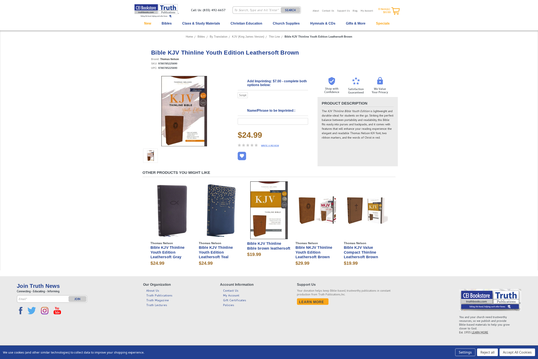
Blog (355, 10)
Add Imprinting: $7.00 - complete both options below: (277, 83)
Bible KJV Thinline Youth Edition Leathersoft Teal (216, 252)
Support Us (343, 10)
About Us (153, 290)
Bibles (201, 36)
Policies (229, 305)
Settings (465, 352)
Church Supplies (286, 23)
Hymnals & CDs (322, 23)
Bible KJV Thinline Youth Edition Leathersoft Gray (167, 252)
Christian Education (246, 23)
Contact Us (328, 10)
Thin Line (274, 36)
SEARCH (290, 10)
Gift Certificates (235, 300)
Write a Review (270, 145)
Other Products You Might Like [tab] (176, 172)
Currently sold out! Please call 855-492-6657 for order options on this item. (172, 214)
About (316, 10)
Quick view (172, 203)
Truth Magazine (157, 300)
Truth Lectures (156, 305)
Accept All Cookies (517, 352)
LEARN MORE (480, 332)
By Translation (218, 36)
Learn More (311, 302)
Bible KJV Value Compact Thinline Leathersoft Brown (361, 252)
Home (189, 36)
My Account (367, 10)
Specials (383, 23)
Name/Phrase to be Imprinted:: (271, 110)
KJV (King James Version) (248, 36)
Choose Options (317, 214)
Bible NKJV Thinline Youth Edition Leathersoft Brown (313, 252)
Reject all (487, 352)
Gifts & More (355, 23)
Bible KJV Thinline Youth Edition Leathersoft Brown (318, 36)
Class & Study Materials (201, 23)
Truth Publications (159, 295)
